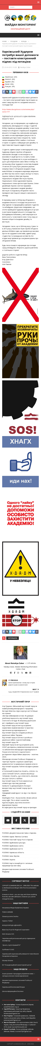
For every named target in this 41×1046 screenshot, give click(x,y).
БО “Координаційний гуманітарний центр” (17, 965)
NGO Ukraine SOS (8, 934)
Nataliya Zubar (25, 67)
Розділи (13, 41)
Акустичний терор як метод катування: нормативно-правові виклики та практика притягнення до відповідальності (17, 727)
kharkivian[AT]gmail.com (12, 1013)
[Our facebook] (16, 820)
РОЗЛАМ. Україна (8, 860)
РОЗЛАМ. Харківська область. (13, 852)
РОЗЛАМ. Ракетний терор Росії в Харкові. (17, 840)
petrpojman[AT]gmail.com (12, 1020)
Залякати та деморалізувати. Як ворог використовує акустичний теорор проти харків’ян (17, 788)
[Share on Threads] (36, 92)
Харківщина (12, 638)
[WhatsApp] (33, 820)
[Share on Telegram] (30, 92)
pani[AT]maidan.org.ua (11, 1007)
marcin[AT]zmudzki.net (19, 1027)
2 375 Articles (31, 663)
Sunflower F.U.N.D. (8, 949)
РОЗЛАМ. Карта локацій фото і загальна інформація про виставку (17, 864)
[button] (38, 2)
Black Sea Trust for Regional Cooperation (15, 930)
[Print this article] (20, 92)
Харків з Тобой (7, 921)
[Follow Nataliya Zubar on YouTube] (25, 673)
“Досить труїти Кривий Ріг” (11, 945)
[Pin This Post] (13, 92)
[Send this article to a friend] (17, 92)
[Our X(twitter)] (24, 820)
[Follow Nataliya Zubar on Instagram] (17, 673)
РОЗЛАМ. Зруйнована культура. (14, 843)
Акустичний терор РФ (10, 742)
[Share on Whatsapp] (23, 92)
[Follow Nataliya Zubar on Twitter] (21, 673)
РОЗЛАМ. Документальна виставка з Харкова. (19, 833)
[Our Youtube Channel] (7, 820)
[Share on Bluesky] (33, 92)
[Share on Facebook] (3, 92)
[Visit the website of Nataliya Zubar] (11, 673)
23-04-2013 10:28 (10, 67)
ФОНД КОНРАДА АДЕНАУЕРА (12, 925)
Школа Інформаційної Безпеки (12, 991)
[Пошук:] (20, 7)
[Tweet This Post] (7, 92)
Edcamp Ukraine (7, 960)
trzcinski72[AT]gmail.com (23, 1031)
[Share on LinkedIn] (10, 92)
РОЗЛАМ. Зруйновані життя (12, 849)
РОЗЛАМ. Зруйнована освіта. (13, 846)
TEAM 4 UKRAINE (7, 912)
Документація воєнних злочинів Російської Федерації (18, 870)
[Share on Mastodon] (27, 92)
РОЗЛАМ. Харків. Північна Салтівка (15, 837)
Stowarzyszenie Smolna (10, 916)
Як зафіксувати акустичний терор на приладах (19, 807)
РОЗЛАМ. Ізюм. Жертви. (11, 856)
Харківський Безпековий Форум (13, 987)
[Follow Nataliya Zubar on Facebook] (13, 673)
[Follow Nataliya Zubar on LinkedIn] (29, 673)
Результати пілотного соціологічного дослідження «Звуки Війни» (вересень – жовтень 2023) (20, 754)
